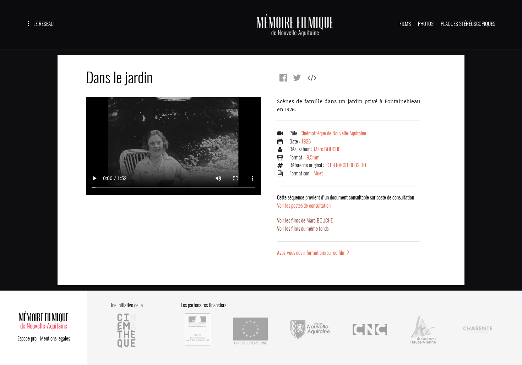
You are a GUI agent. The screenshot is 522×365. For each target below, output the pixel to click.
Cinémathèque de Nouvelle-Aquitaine (333, 133)
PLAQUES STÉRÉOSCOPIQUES (468, 23)
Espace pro (27, 338)
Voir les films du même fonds (302, 228)
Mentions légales (55, 338)
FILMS (405, 23)
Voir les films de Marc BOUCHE (305, 220)
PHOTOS (426, 23)
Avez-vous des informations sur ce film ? (313, 252)
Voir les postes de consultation (345, 201)
